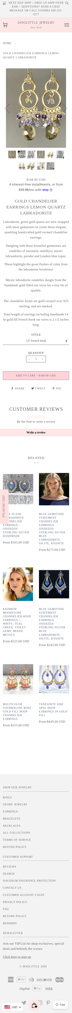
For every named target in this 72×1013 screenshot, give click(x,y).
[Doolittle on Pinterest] (48, 1003)
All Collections (16, 832)
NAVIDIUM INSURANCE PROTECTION (29, 880)
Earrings (10, 811)
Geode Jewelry (15, 804)
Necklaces (12, 825)
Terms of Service (17, 839)
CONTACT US (12, 887)
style (36, 334)
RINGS (7, 797)
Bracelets (11, 818)
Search (9, 873)
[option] (36, 108)
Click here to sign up (17, 957)
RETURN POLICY (15, 916)
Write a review (36, 432)
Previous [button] (9, 108)
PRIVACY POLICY (15, 902)
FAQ (6, 909)
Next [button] (62, 108)
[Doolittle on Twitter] (24, 1003)
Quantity (36, 353)
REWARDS (10, 923)
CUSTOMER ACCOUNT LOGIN (23, 895)
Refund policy (15, 847)
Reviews (9, 866)
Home (7, 43)
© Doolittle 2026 (33, 966)
